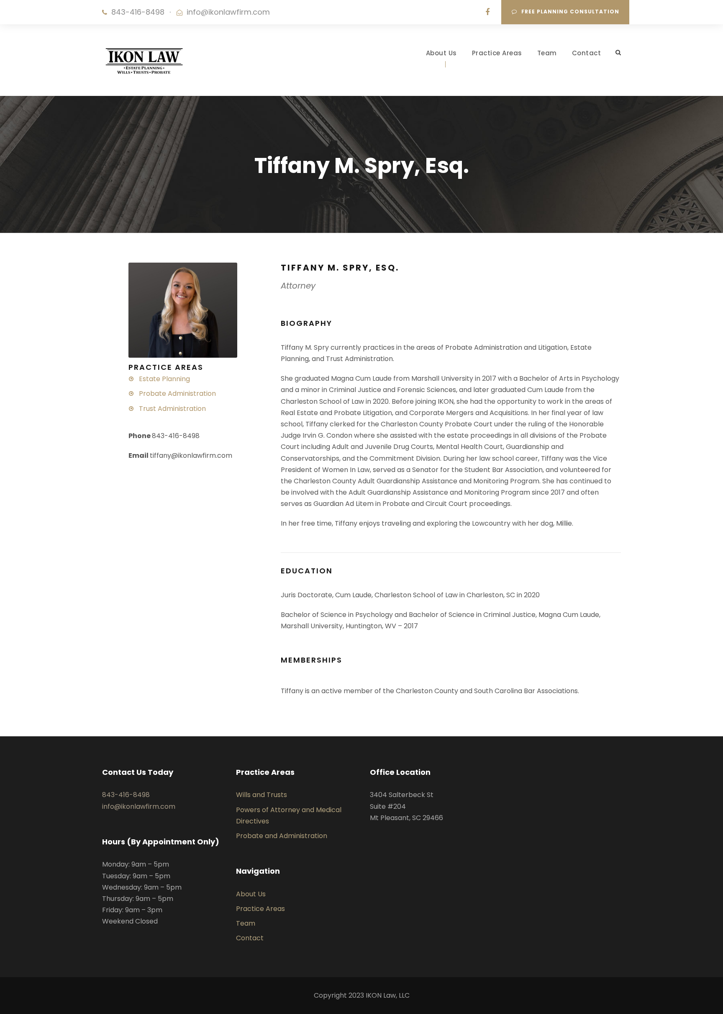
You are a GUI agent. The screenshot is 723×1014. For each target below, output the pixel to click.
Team (547, 53)
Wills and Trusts (261, 795)
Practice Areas (497, 53)
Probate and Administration (281, 836)
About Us (441, 53)
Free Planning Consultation (570, 11)
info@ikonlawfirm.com (228, 12)
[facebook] (487, 12)
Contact (586, 53)
